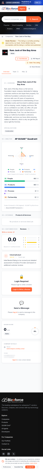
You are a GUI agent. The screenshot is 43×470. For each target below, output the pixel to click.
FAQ (24, 71)
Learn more (33, 463)
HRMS (18, 28)
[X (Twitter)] (13, 454)
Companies (9, 36)
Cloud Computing (17, 25)
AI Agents (5, 428)
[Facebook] (3, 454)
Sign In (22, 9)
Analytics (10, 28)
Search (35, 19)
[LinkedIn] (8, 454)
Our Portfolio (6, 441)
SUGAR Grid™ (6, 425)
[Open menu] (29, 8)
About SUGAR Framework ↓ (14, 208)
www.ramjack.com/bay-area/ (15, 348)
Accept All (30, 467)
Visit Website (23, 58)
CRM (36, 25)
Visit (36, 2)
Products (5, 422)
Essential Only (18, 467)
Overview (6, 71)
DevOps (28, 25)
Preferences (7, 467)
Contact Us (5, 444)
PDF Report (36, 58)
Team (15, 71)
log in (15, 312)
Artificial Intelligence (29, 28)
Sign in (14, 360)
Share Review (36, 67)
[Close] (37, 467)
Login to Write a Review (21, 289)
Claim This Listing (34, 62)
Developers (6, 432)
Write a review (7, 232)
